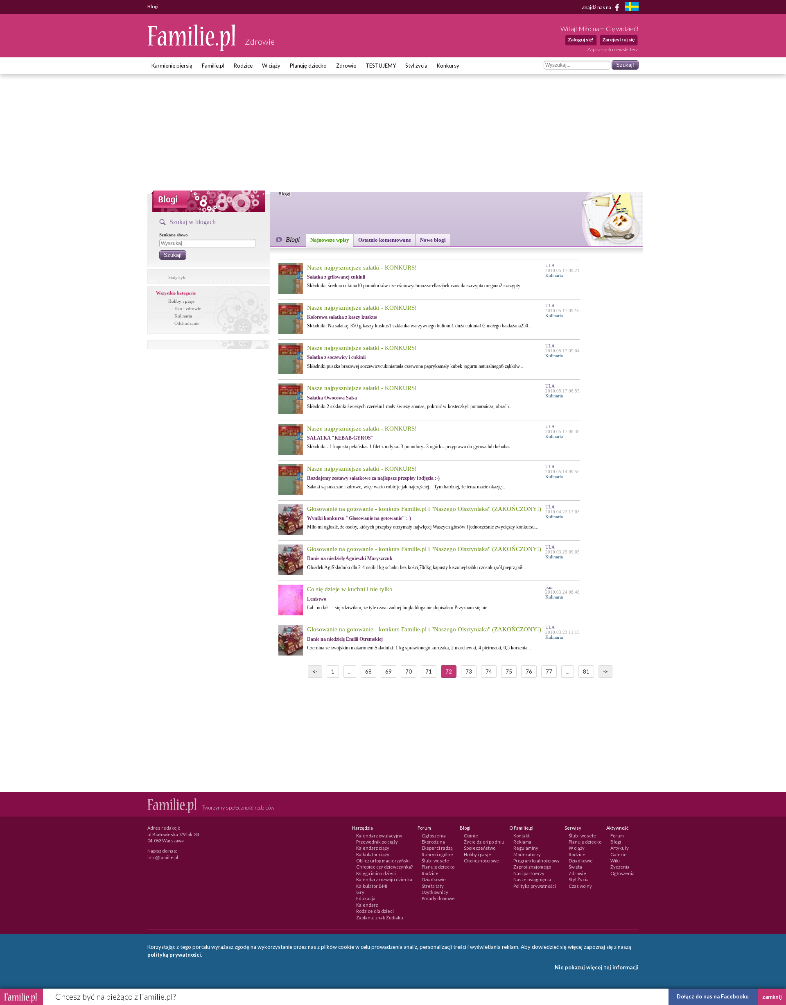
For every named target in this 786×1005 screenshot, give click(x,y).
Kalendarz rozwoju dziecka (384, 879)
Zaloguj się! (581, 39)
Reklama (522, 841)
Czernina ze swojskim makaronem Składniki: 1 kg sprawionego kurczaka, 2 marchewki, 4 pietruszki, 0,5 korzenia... (419, 648)
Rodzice (243, 65)
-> (605, 671)
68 (368, 671)
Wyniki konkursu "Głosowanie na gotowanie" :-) (359, 518)
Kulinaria (183, 315)
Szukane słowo (173, 234)
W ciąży (271, 65)
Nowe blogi (433, 240)
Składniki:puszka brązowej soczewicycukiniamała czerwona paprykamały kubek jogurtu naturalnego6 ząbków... (415, 366)
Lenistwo (316, 599)
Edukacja (365, 898)
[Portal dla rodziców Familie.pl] (192, 48)
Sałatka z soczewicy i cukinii (336, 357)
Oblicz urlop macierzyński (383, 860)
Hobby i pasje (181, 301)
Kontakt (521, 835)
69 (388, 671)
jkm (549, 587)
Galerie (618, 854)
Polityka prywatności (534, 886)
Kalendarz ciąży (372, 848)
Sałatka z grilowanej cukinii (336, 277)
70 (408, 671)
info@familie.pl (162, 857)
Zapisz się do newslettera (613, 49)
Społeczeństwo (479, 848)
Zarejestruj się (618, 39)
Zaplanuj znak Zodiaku (379, 917)
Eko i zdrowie (187, 308)
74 (489, 671)
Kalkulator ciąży (372, 854)
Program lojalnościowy (536, 860)
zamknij (772, 997)
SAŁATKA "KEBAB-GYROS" (340, 438)
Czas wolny (580, 886)
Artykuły (619, 848)
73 (468, 671)
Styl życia (416, 65)
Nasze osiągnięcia (532, 879)
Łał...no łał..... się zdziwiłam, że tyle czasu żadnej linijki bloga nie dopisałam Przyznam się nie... (399, 607)
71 (428, 671)
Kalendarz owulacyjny (379, 835)
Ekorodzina (433, 841)
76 (529, 671)
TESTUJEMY (381, 65)
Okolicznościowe (481, 860)
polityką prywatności (174, 954)
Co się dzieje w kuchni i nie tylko (350, 589)
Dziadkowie (434, 879)
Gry (360, 892)
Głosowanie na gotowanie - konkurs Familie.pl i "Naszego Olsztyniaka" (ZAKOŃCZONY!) (424, 509)
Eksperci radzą (437, 848)
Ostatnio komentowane (384, 240)
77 (549, 671)
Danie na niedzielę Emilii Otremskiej (345, 639)
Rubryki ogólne (437, 854)
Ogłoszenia (434, 835)
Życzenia (620, 866)
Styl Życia (579, 879)
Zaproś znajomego (532, 866)
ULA (550, 265)
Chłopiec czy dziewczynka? (384, 866)
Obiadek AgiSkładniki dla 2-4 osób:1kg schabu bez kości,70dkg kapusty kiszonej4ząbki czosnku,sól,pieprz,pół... (416, 567)
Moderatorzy (527, 854)
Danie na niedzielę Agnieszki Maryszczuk (350, 558)
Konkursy (448, 65)
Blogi (615, 841)
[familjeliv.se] (632, 7)
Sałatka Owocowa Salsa (332, 398)
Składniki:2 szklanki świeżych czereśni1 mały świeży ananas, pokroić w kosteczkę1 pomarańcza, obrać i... (410, 406)
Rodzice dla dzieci (375, 911)
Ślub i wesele (435, 860)
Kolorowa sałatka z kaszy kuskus (342, 317)
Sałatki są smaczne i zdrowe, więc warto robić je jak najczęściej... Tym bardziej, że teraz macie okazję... (406, 487)
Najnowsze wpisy (329, 240)
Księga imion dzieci (376, 873)
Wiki (615, 860)
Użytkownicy (435, 892)
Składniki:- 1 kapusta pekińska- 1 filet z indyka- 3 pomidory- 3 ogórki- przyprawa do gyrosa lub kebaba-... (410, 446)
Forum (617, 835)
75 (509, 671)
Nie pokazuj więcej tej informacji (597, 967)
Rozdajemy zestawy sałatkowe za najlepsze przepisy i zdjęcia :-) (373, 478)
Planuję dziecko (308, 65)
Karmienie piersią (171, 65)
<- (315, 671)
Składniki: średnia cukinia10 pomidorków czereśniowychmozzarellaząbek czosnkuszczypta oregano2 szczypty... (415, 285)
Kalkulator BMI (371, 886)
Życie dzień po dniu (484, 841)
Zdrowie (346, 65)
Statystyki (177, 277)
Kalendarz (367, 904)
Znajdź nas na (597, 7)
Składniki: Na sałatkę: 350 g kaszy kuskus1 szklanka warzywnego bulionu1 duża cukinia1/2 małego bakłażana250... (419, 326)
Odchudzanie (186, 323)
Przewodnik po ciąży (377, 841)
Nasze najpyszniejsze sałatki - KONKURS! (362, 267)
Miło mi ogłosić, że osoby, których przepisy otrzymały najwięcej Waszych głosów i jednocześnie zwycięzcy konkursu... (422, 527)
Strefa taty (433, 886)
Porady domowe (438, 898)
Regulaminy (525, 848)
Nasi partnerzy (528, 873)
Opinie (471, 835)
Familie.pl (213, 65)
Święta (575, 866)
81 (586, 671)
